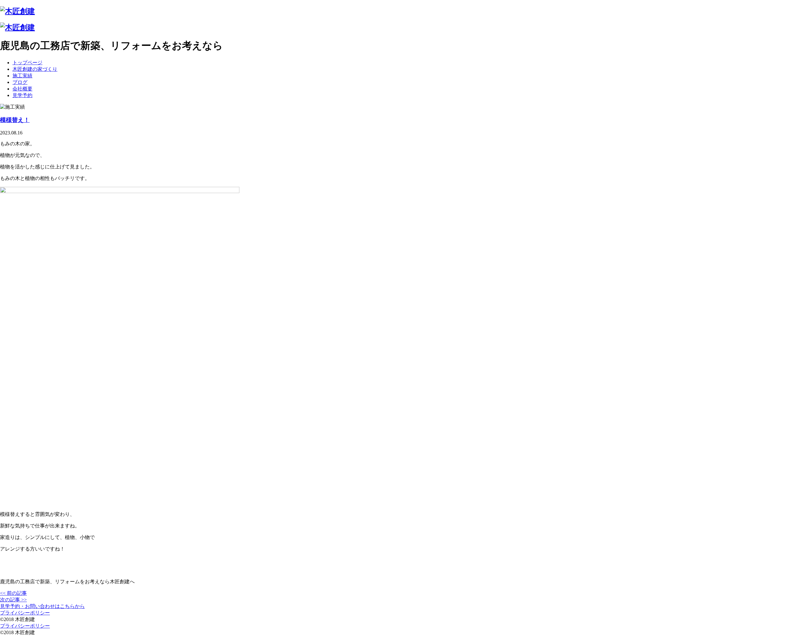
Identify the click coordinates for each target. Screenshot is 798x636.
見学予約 (22, 95)
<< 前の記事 (13, 593)
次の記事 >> (13, 599)
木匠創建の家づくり (34, 69)
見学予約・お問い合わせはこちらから (42, 606)
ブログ (19, 82)
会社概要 (22, 88)
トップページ (27, 62)
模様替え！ (15, 120)
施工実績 (22, 75)
